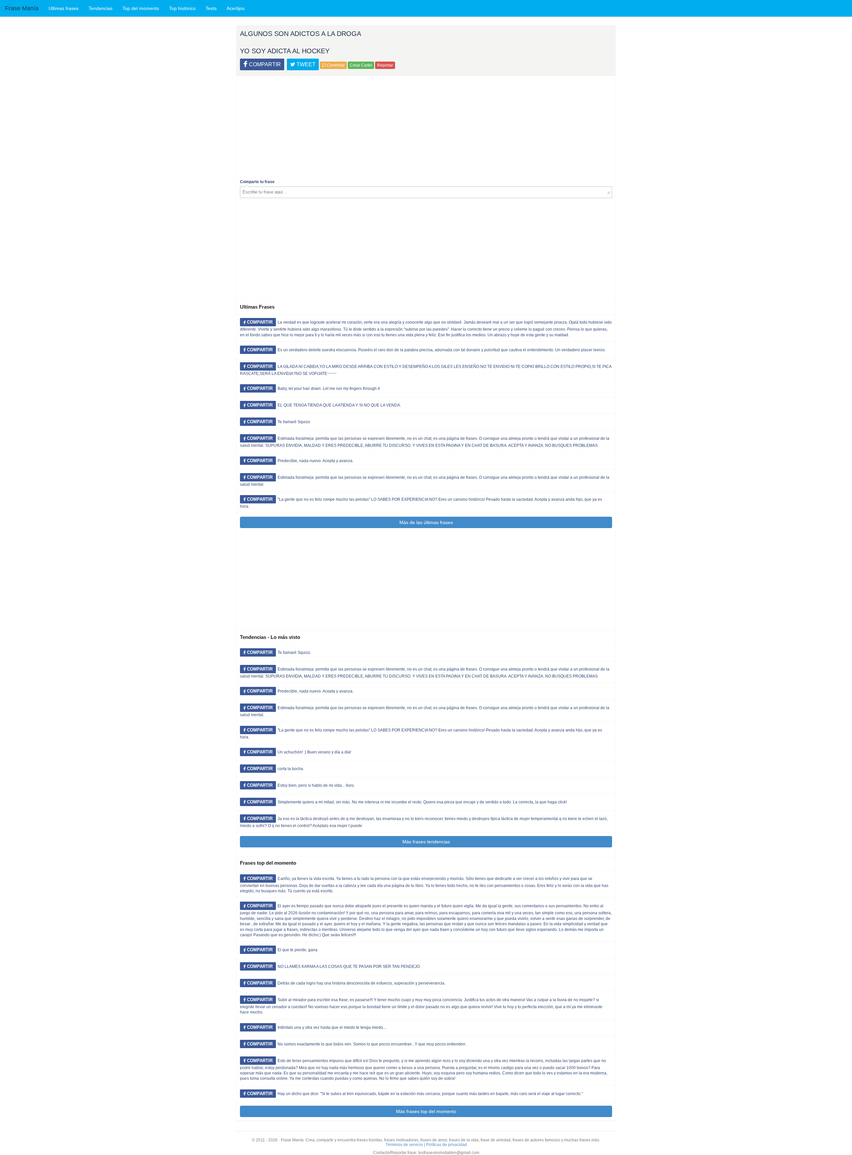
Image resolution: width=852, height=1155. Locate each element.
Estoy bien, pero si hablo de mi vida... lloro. (316, 785)
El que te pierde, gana (298, 950)
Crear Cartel (361, 65)
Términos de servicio (404, 1144)
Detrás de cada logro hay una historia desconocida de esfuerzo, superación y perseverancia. (361, 983)
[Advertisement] (426, 125)
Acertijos (236, 8)
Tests (211, 8)
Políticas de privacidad (446, 1144)
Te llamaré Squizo (294, 422)
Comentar (335, 65)
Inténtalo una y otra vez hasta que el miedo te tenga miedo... (332, 1027)
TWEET (305, 64)
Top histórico (182, 8)
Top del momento (140, 8)
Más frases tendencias (426, 841)
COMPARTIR (264, 64)
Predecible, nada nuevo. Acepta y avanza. (315, 460)
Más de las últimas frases (426, 522)
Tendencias (100, 8)
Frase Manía (22, 8)
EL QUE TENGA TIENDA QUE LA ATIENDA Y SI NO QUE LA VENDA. (339, 405)
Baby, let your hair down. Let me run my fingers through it (329, 388)
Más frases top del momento (426, 1111)
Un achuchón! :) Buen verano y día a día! (314, 752)
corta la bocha (290, 768)
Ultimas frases (64, 8)
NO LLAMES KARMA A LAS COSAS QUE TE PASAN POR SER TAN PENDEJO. (349, 966)
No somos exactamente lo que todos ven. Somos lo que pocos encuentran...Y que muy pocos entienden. (372, 1044)
